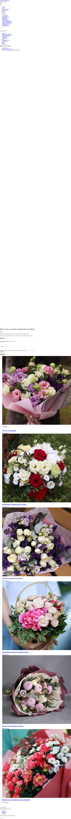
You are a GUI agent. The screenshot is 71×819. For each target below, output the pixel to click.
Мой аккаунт (4, 811)
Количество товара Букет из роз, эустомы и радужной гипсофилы (12, 350)
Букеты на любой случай (7, 21)
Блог (3, 12)
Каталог (3, 7)
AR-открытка (4, 10)
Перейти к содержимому (4, 0)
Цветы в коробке (5, 19)
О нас (3, 8)
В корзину (2, 351)
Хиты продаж (4, 15)
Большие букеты (5, 24)
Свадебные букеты (5, 23)
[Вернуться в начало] (3, 2)
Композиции (4, 18)
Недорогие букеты (5, 25)
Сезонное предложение (6, 20)
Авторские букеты (5, 16)
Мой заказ (4, 812)
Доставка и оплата (5, 9)
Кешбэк (3, 11)
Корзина (3, 813)
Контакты (4, 13)
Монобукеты (4, 17)
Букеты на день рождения (7, 22)
